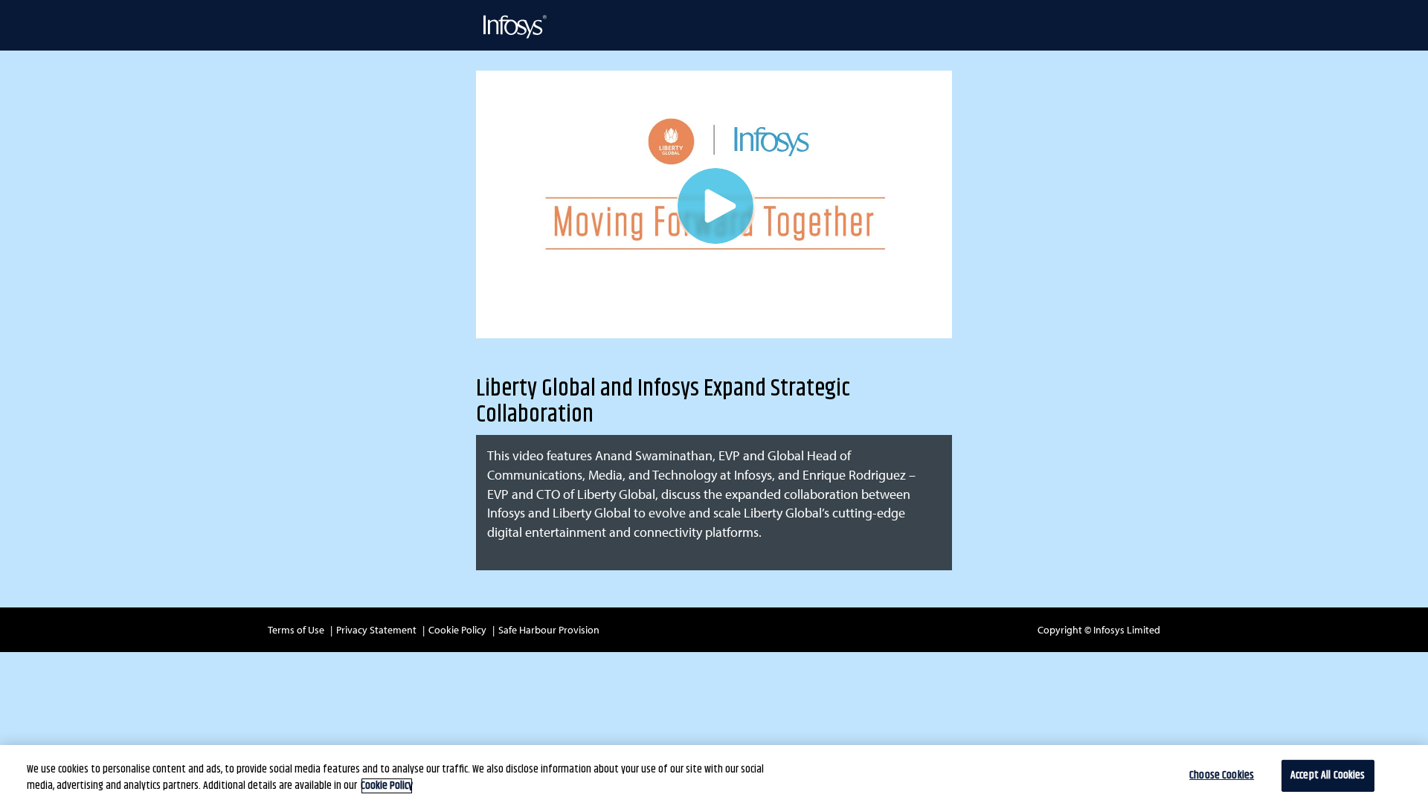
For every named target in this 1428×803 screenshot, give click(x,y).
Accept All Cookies (1328, 775)
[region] (714, 774)
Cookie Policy (457, 629)
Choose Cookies (1221, 775)
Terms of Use (296, 629)
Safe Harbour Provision (548, 629)
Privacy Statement (376, 629)
